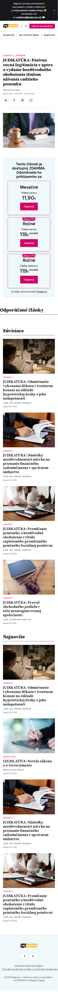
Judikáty (8, 55)
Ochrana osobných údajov (29, 965)
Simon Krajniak (11, 90)
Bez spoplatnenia (29, 35)
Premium (20, 55)
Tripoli (41, 980)
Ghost (33, 980)
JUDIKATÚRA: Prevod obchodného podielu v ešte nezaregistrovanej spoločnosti (22, 608)
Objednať (29, 206)
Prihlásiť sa (41, 291)
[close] (54, 10)
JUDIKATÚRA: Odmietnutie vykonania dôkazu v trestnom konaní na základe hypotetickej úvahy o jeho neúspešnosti (28, 390)
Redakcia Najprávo (13, 770)
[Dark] (22, 26)
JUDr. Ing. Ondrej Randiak (17, 403)
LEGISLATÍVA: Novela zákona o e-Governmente (27, 763)
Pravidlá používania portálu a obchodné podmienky (30, 969)
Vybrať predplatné (42, 26)
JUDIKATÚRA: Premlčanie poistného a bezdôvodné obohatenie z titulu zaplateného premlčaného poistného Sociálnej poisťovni (28, 537)
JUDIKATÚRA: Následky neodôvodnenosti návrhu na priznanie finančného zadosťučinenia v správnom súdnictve (26, 463)
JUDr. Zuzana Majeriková (17, 619)
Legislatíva (9, 757)
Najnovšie (8, 35)
